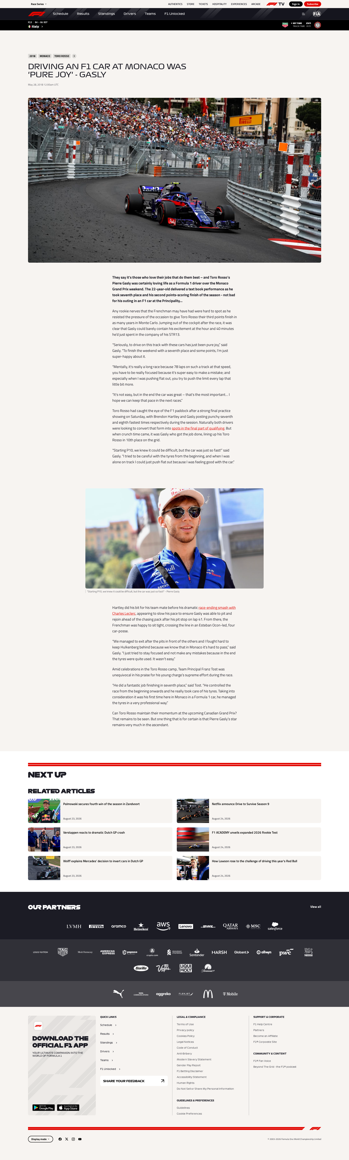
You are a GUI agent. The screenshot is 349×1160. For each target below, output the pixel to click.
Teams (150, 13)
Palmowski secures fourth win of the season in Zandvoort (101, 804)
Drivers (130, 13)
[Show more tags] (74, 56)
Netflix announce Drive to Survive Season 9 (240, 804)
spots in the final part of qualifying (198, 428)
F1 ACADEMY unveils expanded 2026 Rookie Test (245, 832)
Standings (106, 13)
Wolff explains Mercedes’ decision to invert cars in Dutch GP (103, 861)
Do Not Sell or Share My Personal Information (205, 1089)
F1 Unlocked (175, 13)
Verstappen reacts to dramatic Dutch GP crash (94, 832)
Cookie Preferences (189, 1114)
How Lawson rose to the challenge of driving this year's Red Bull (254, 861)
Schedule (60, 13)
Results (83, 13)
